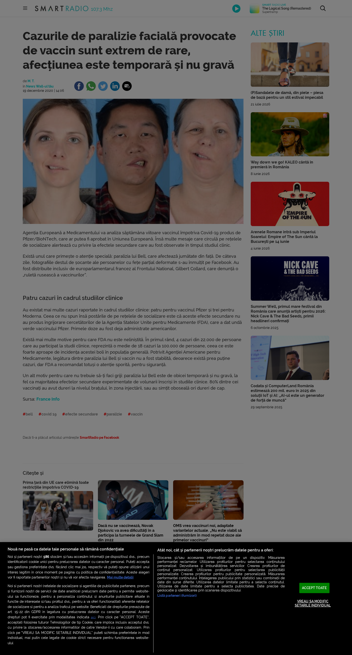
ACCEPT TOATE (314, 588)
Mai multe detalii (120, 577)
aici (93, 617)
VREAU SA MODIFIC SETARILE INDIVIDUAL (313, 603)
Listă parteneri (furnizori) (177, 596)
